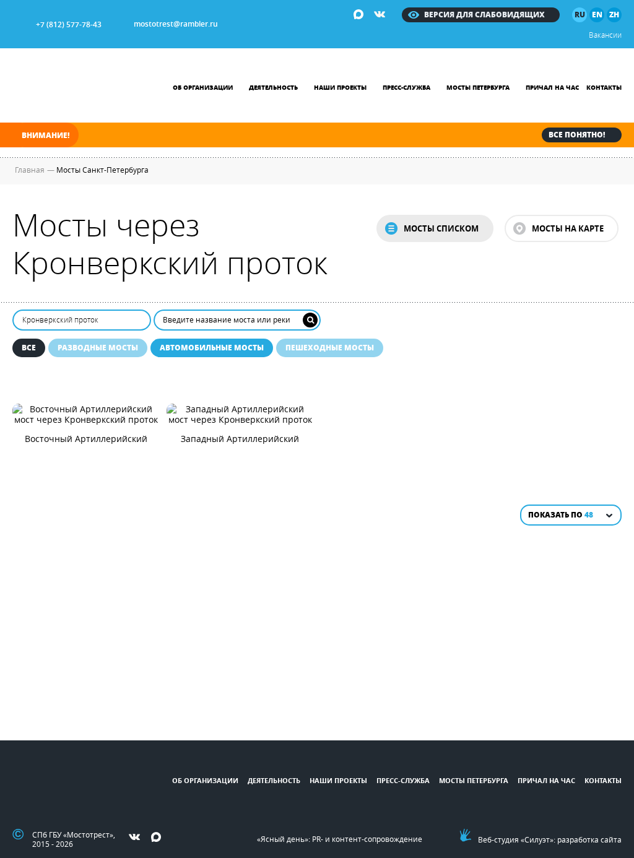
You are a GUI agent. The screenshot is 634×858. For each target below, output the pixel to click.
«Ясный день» (282, 839)
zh (614, 14)
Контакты (604, 87)
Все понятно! (577, 134)
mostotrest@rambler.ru (176, 24)
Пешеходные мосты (329, 347)
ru (580, 14)
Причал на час (552, 87)
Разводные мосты (98, 347)
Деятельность (273, 87)
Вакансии (605, 35)
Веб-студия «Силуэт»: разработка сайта (550, 839)
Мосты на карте (568, 228)
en (597, 14)
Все (29, 347)
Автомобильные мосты (212, 347)
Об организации (203, 87)
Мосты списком (441, 228)
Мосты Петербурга (478, 87)
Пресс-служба (406, 87)
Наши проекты (340, 87)
